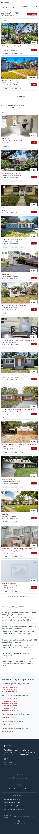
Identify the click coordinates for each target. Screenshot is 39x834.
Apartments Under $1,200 (10, 710)
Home (9, 596)
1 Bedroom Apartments (9, 687)
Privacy (33, 816)
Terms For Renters (23, 816)
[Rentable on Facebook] (5, 759)
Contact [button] (34, 50)
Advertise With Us (24, 7)
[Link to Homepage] (5, 2)
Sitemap (27, 789)
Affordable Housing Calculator (13, 806)
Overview (16, 778)
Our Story (9, 778)
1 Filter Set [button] (32, 14)
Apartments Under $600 (9, 699)
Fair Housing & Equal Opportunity (15, 809)
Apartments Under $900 (9, 706)
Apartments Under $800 (9, 703)
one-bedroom (20, 631)
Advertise (20, 789)
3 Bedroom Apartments (9, 692)
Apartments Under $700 (9, 701)
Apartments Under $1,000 (10, 708)
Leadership (23, 778)
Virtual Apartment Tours (12, 802)
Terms (15, 816)
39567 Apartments (8, 732)
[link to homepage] (19, 746)
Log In (35, 7)
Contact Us (12, 789)
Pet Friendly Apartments (9, 717)
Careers (6, 7)
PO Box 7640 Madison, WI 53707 (10, 763)
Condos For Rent (7, 724)
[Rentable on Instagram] (8, 759)
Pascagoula (15, 596)
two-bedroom (19, 645)
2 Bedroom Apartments (9, 689)
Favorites (15, 7)
